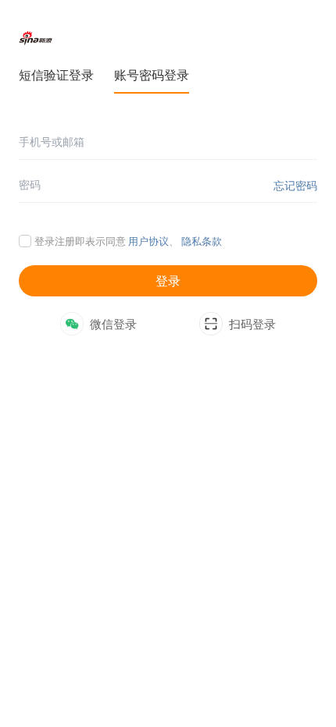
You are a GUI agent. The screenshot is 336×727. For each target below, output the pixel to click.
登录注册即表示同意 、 (128, 241)
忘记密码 (295, 185)
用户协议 (148, 241)
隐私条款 (201, 241)
